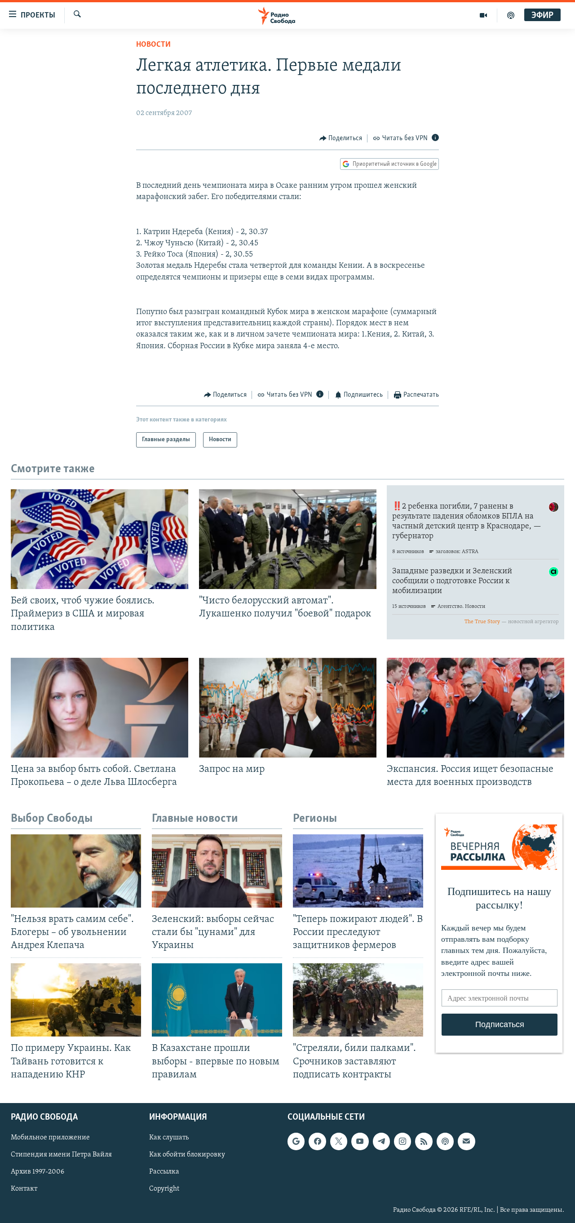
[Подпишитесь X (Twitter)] (338, 1141)
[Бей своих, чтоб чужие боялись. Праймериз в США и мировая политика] (99, 539)
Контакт (24, 1188)
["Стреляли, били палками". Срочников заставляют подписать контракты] (358, 1000)
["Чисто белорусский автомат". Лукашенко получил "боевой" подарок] (287, 539)
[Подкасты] (445, 1141)
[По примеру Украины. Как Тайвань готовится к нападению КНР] (76, 1000)
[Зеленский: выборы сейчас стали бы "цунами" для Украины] (217, 871)
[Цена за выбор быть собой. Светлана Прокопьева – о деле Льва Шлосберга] (99, 708)
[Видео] (483, 15)
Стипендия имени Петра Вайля (61, 1154)
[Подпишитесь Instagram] (402, 1141)
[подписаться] (466, 1141)
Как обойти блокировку (187, 1154)
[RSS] (423, 1141)
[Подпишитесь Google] (296, 1141)
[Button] (341, 138)
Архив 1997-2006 (37, 1171)
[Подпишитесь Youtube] (359, 1141)
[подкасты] (510, 15)
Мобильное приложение (50, 1137)
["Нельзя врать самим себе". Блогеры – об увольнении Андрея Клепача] (76, 871)
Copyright (164, 1188)
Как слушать (169, 1137)
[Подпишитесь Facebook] (317, 1141)
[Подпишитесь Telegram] (381, 1141)
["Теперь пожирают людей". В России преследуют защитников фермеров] (358, 871)
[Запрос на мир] (287, 708)
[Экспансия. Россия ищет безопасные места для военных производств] (475, 708)
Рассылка (164, 1171)
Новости (153, 45)
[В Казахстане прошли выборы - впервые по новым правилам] (217, 1000)
